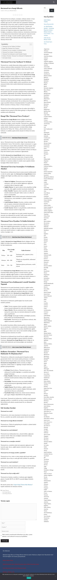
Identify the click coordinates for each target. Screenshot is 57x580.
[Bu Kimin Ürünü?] (8, 2)
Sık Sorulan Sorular (7, 58)
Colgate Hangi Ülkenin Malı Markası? (23, 484)
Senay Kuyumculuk (49, 24)
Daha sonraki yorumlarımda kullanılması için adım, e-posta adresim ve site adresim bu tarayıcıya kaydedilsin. (17, 535)
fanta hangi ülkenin (6, 492)
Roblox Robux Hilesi (8, 560)
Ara (45, 7)
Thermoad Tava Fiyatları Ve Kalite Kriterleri (12, 52)
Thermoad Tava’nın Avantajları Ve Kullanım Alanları (14, 50)
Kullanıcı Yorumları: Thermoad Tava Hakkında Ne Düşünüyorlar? (17, 56)
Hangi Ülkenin (5, 490)
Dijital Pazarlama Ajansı (9, 564)
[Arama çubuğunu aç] (54, 2)
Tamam (28, 577)
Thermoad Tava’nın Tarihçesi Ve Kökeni (11, 46)
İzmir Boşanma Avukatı (8, 568)
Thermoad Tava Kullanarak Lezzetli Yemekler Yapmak (15, 54)
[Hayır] (55, 576)
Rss (13, 572)
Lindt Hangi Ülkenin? (7, 493)
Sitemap (5, 572)
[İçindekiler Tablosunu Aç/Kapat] (30, 44)
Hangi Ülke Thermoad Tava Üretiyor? (11, 48)
